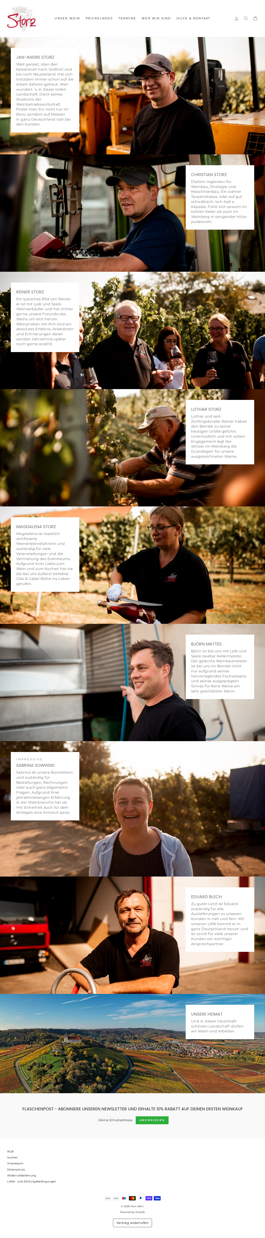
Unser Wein (67, 18)
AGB (10, 1151)
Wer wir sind (156, 18)
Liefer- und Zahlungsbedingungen (31, 1181)
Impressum (15, 1163)
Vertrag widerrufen (132, 1223)
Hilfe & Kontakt (193, 18)
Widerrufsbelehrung (21, 1175)
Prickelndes (99, 18)
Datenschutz (16, 1169)
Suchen (12, 1157)
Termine (127, 18)
